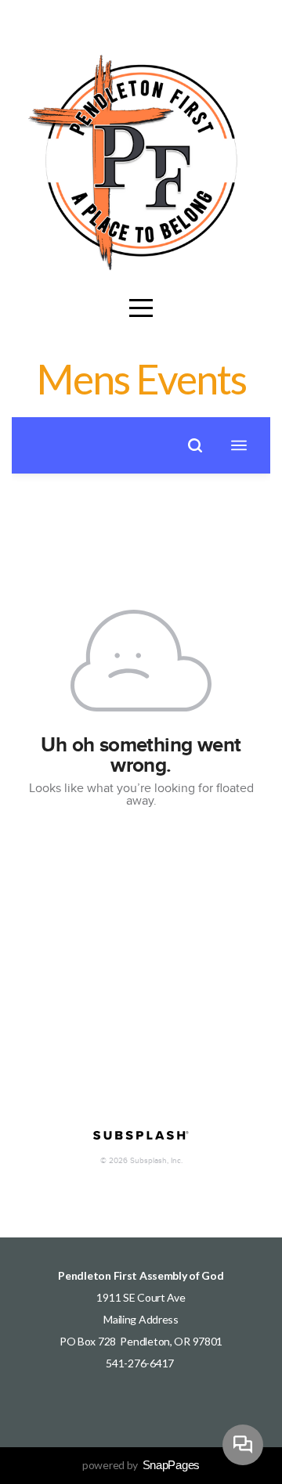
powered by (141, 1464)
